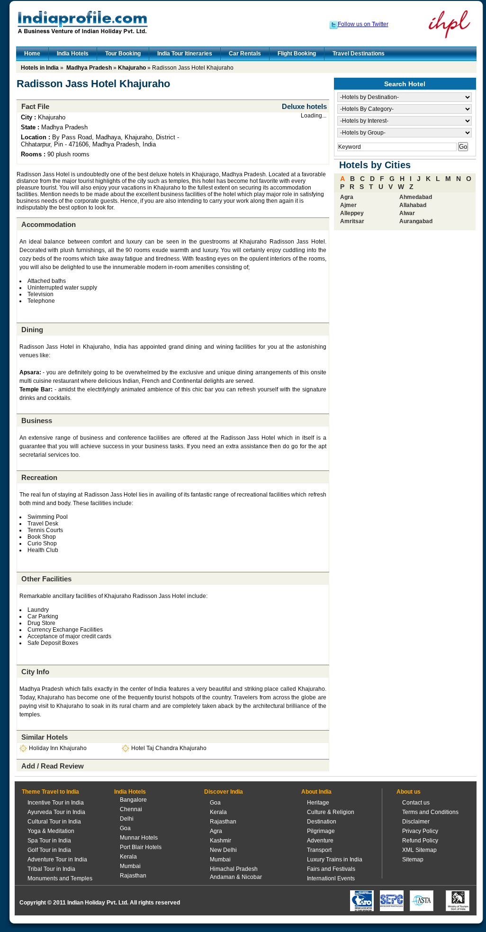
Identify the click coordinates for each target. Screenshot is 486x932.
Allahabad (412, 205)
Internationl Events (331, 878)
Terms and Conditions (430, 812)
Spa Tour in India (49, 840)
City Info (35, 672)
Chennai (131, 809)
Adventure (320, 840)
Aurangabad (415, 221)
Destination (321, 821)
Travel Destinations (359, 53)
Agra (346, 197)
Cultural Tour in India (54, 821)
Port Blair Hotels (141, 847)
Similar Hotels (44, 737)
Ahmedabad (415, 197)
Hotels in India (40, 67)
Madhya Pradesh (89, 67)
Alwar (407, 213)
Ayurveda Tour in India (56, 812)
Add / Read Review (52, 766)
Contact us (416, 802)
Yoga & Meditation (50, 831)
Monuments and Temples (59, 878)
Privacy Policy (420, 831)
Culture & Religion (330, 812)
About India (316, 791)
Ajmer (348, 205)
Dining (32, 330)
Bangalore (133, 799)
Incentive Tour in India (55, 802)
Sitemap (412, 859)
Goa (125, 828)
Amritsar (352, 221)
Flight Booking (297, 53)
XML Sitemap (419, 850)
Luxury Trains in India (334, 859)
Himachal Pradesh (234, 869)
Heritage (318, 802)
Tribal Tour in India (51, 869)
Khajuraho (132, 67)
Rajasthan (133, 875)
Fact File (35, 106)
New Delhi (223, 850)
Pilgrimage (321, 831)
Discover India (223, 791)
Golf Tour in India (49, 850)
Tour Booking (123, 53)
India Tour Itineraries (184, 53)
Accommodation (48, 224)
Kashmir (220, 840)
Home (32, 53)
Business (36, 420)
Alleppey (352, 213)
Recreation (39, 477)
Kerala (128, 856)
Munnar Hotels (139, 837)
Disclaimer (416, 821)
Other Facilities (46, 579)
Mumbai (130, 866)
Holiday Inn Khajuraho (58, 748)
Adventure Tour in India (57, 859)
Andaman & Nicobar (236, 877)
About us (408, 791)
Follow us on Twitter (363, 24)
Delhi (127, 818)
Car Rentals (245, 53)
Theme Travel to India (50, 791)
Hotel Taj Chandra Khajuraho (169, 748)
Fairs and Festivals (331, 869)
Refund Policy (420, 840)
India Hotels (73, 53)
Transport (319, 850)
